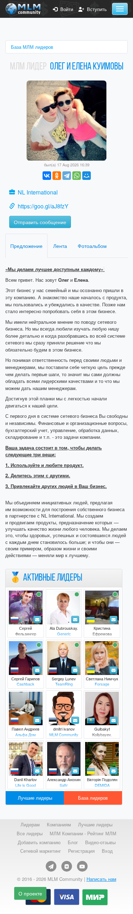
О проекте (30, 893)
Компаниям (59, 824)
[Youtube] (82, 866)
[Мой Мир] (86, 175)
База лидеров (93, 797)
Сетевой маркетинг (40, 851)
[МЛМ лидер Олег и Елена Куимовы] (66, 119)
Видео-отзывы (100, 842)
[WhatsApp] (76, 175)
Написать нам (101, 879)
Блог (73, 842)
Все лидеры (30, 833)
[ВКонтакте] (47, 175)
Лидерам (30, 824)
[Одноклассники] (56, 175)
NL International (38, 192)
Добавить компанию (39, 842)
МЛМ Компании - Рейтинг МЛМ (83, 833)
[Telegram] (66, 175)
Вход (107, 851)
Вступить (95, 9)
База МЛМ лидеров (32, 46)
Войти (65, 9)
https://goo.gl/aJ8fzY (43, 206)
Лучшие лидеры (35, 797)
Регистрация (81, 851)
